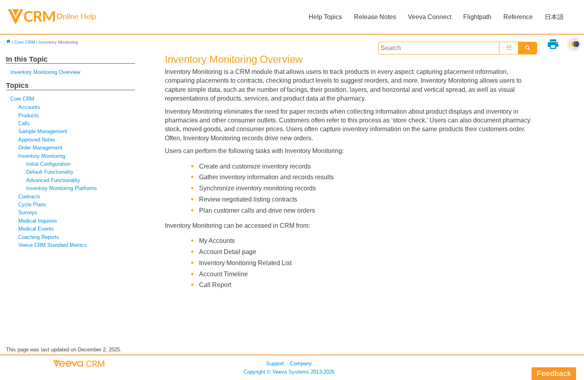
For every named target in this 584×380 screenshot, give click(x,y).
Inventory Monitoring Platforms (61, 188)
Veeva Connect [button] (429, 17)
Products (28, 115)
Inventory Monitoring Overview (45, 72)
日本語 (554, 17)
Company (301, 363)
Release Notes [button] (375, 17)
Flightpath (477, 17)
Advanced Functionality (53, 180)
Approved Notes (36, 140)
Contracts (29, 197)
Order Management (40, 148)
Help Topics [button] (325, 17)
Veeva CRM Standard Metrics (52, 245)
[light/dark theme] (574, 44)
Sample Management (42, 131)
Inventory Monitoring (41, 156)
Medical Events (36, 229)
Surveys (27, 212)
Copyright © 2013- (289, 372)
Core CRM (24, 42)
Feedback (554, 373)
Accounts (29, 107)
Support (275, 363)
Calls (24, 123)
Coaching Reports (38, 237)
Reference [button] (518, 17)
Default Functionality (49, 172)
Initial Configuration (48, 164)
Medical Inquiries (37, 221)
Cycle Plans (32, 204)
